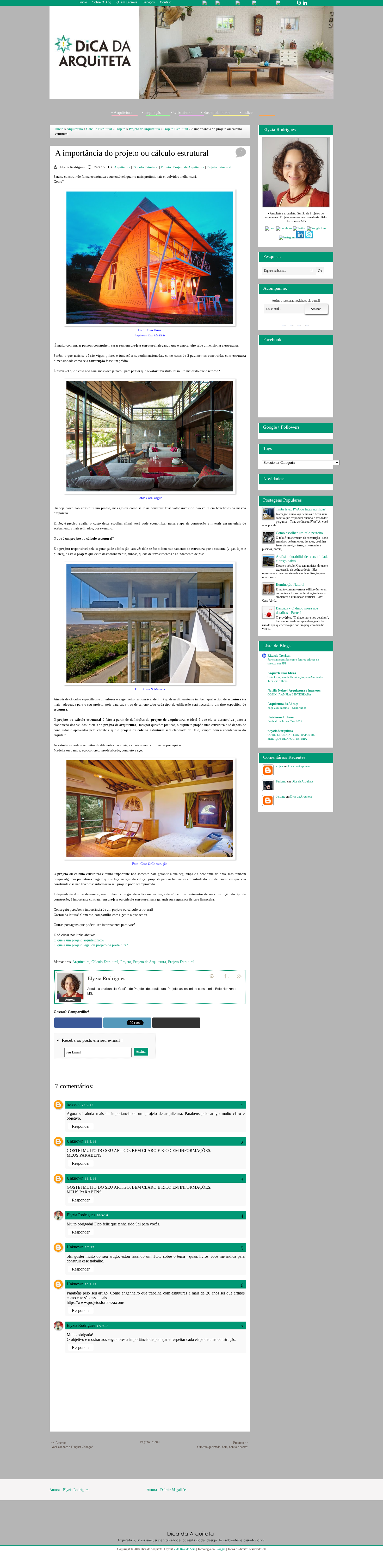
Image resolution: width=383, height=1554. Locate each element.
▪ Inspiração (151, 112)
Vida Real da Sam (184, 1549)
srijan (279, 766)
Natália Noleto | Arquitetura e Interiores (294, 690)
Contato (165, 2)
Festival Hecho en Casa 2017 (285, 721)
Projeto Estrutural (175, 129)
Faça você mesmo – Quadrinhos (287, 707)
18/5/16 (90, 1141)
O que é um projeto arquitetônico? (79, 940)
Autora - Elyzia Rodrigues (69, 1490)
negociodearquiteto (280, 731)
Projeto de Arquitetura (144, 129)
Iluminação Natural (290, 585)
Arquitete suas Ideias (282, 673)
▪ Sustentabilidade (215, 112)
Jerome (280, 796)
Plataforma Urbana (281, 717)
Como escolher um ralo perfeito (299, 533)
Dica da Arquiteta (299, 766)
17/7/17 (102, 1325)
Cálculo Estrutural (99, 129)
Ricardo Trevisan (279, 655)
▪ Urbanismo (181, 112)
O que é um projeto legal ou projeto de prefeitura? (91, 945)
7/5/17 (90, 1247)
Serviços (149, 2)
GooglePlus (240, 976)
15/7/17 (90, 1284)
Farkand (281, 781)
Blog (211, 976)
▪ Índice (246, 112)
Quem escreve (126, 2)
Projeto (120, 129)
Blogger (220, 1549)
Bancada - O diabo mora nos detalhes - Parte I (297, 610)
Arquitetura (75, 129)
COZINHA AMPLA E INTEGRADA (289, 694)
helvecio (74, 1104)
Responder (81, 1126)
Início (83, 2)
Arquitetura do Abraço (283, 704)
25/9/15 (88, 1104)
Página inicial (150, 1442)
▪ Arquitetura (121, 112)
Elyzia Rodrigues (106, 978)
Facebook (225, 976)
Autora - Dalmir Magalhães (167, 1490)
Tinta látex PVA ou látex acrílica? (300, 509)
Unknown (75, 1141)
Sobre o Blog (101, 2)
